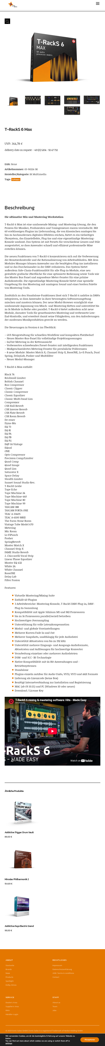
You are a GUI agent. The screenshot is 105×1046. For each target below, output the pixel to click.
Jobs (54, 1010)
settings (8, 1043)
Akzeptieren (89, 1039)
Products (9, 977)
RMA (8, 1010)
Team (54, 1006)
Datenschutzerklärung (62, 969)
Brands (9, 969)
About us (56, 1002)
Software (16, 179)
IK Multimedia (38, 174)
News (8, 973)
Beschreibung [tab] (20, 207)
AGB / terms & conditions (63, 973)
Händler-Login (12, 1014)
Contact (55, 977)
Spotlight (10, 981)
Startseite (10, 965)
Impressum (57, 965)
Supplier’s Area (12, 1006)
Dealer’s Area (11, 1002)
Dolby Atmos (11, 985)
